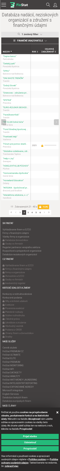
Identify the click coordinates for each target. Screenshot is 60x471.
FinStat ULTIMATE (11, 355)
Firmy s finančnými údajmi (16, 233)
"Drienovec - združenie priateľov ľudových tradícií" (16, 93)
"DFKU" (6, 71)
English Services (11, 394)
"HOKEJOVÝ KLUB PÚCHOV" (16, 166)
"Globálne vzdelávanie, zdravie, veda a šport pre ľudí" (16, 151)
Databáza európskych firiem (17, 401)
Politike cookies (37, 459)
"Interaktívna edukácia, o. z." (16, 195)
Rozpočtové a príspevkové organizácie (22, 251)
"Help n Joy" (8, 158)
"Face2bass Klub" (11, 115)
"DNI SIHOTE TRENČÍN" (13, 78)
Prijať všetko (30, 436)
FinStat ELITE (9, 358)
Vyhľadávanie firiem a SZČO (17, 229)
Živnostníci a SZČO (14, 276)
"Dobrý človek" (10, 85)
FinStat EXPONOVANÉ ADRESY (18, 387)
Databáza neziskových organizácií (20, 254)
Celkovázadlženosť (47, 50)
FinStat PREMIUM (11, 362)
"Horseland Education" (13, 180)
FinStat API (8, 369)
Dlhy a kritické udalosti (16, 301)
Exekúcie (9, 305)
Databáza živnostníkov (16, 240)
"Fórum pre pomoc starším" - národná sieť (16, 144)
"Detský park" (9, 63)
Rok (34, 52)
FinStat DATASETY (12, 372)
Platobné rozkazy (14, 312)
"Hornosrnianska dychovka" (16, 173)
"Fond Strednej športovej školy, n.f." (16, 129)
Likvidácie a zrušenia (15, 322)
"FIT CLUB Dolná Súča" (13, 122)
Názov (6, 52)
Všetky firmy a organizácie (16, 236)
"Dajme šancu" (9, 56)
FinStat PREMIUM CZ (13, 351)
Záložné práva (12, 319)
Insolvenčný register (15, 283)
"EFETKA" (7, 100)
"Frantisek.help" (10, 136)
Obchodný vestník (14, 326)
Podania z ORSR (13, 329)
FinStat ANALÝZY (11, 376)
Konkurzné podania (12, 297)
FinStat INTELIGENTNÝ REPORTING (20, 383)
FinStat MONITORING (13, 365)
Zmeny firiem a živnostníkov (19, 333)
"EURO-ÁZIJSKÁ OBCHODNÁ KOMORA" (16, 107)
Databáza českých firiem (15, 397)
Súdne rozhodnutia (15, 315)
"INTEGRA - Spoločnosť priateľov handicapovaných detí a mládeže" (16, 188)
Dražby (8, 336)
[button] (48, 5)
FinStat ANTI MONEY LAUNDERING (20, 379)
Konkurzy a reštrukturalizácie (17, 294)
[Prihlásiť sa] (56, 5)
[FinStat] (19, 7)
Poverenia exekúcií (14, 308)
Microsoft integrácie (13, 390)
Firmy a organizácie (15, 272)
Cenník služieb (10, 347)
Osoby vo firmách (14, 243)
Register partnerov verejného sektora (21, 247)
